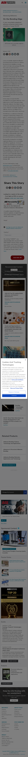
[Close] (25, 359)
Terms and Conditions (17, 379)
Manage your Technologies (14, 392)
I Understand (14, 395)
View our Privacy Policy (16, 388)
